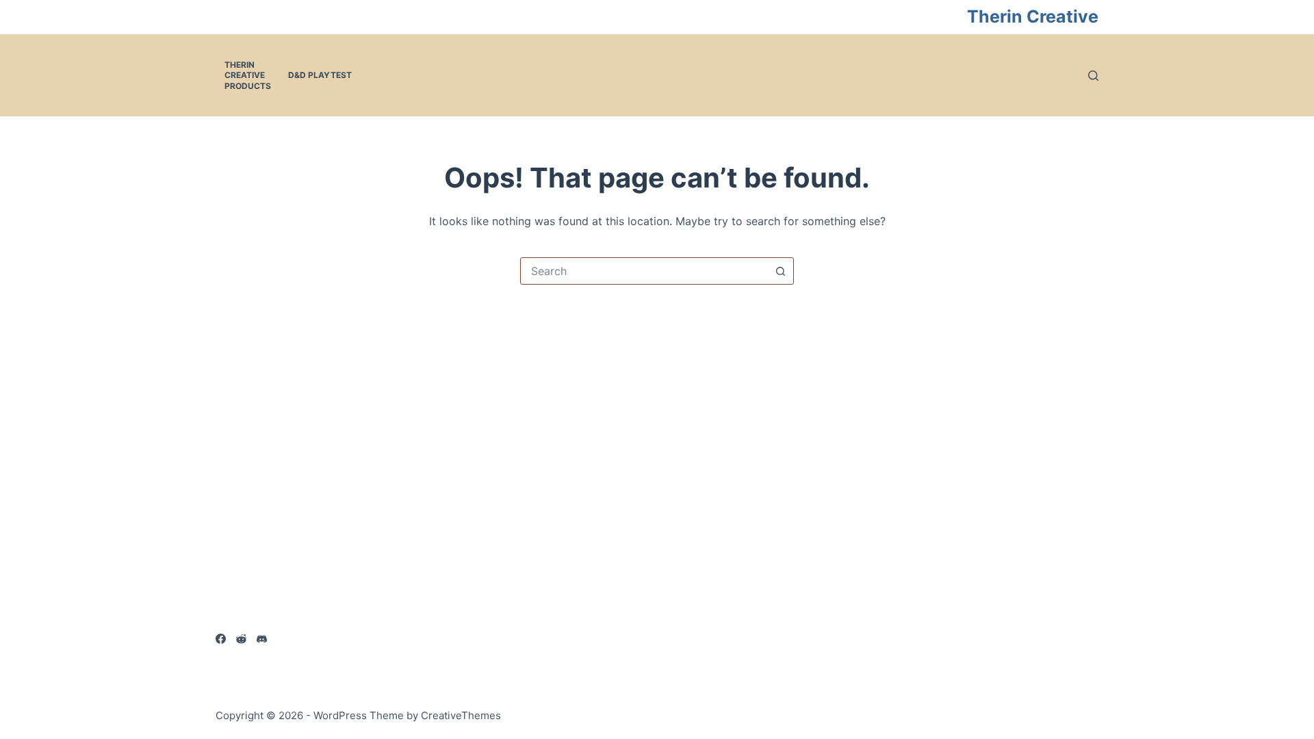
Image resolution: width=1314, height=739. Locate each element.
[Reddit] (241, 639)
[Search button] (780, 271)
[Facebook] (221, 639)
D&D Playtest (320, 75)
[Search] (1093, 75)
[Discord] (262, 639)
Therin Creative (1032, 16)
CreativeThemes (461, 715)
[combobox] (644, 271)
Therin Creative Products (247, 75)
